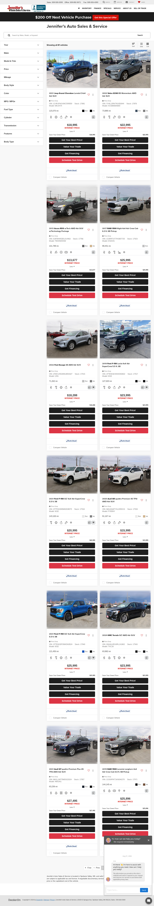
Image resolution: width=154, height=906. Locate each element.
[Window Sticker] (93, 387)
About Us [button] (127, 8)
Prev (97, 868)
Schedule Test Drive (72, 160)
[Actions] (93, 95)
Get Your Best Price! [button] (72, 140)
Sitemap (46, 900)
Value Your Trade (72, 147)
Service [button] (117, 8)
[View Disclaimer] (71, 117)
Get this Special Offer (106, 17)
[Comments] (93, 117)
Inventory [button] (87, 8)
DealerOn (39, 900)
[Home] (79, 8)
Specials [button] (107, 8)
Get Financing (72, 153)
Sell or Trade (140, 8)
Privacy (52, 900)
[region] (72, 135)
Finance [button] (97, 8)
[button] (95, 69)
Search (140, 35)
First (88, 868)
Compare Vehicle (60, 177)
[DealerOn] (14, 900)
